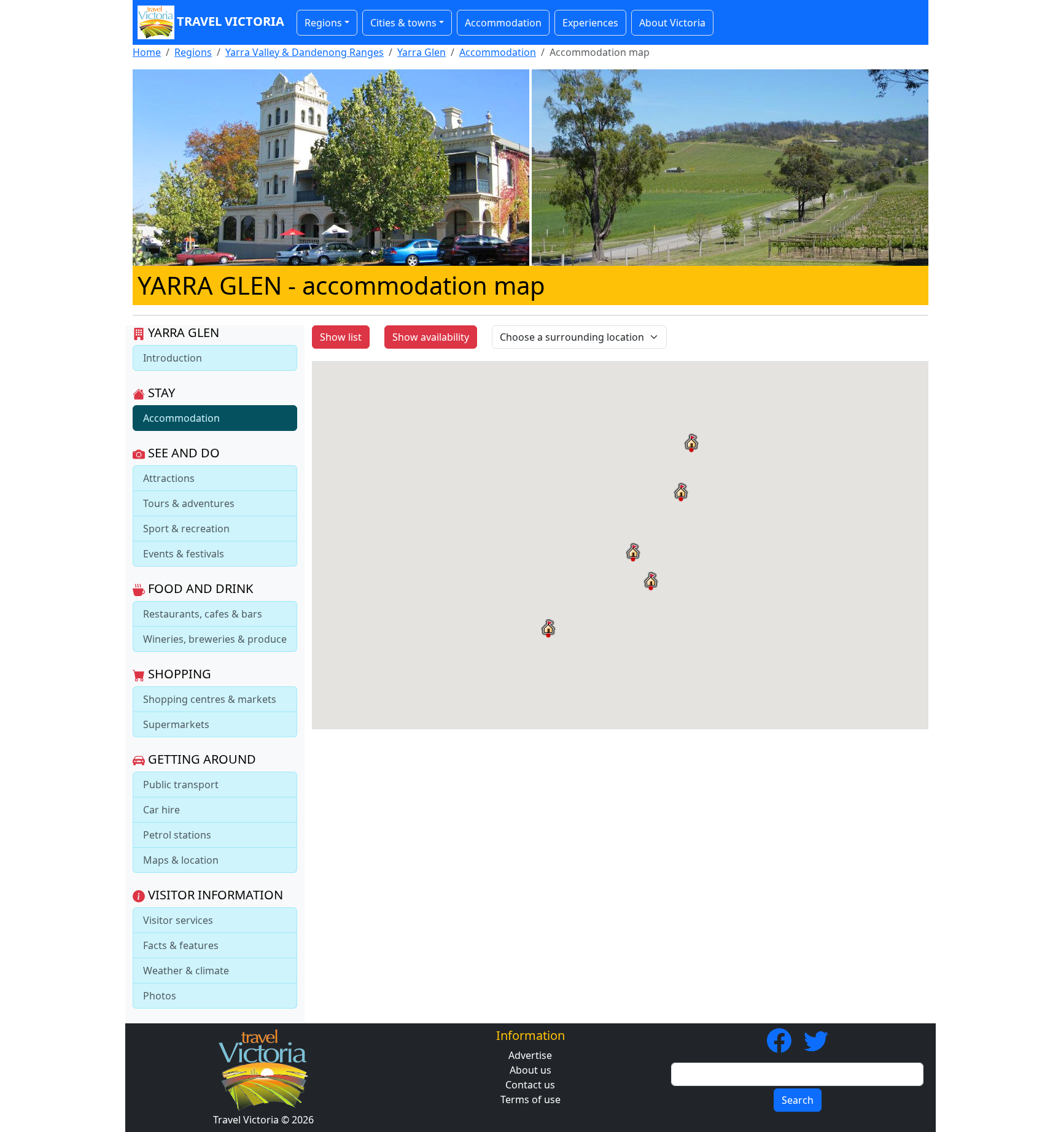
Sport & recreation (186, 528)
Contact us (530, 1084)
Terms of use (530, 1099)
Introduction (172, 358)
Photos (159, 995)
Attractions (169, 478)
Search (798, 1100)
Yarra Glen (421, 52)
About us (530, 1070)
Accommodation (503, 22)
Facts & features (181, 945)
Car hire (161, 809)
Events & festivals (183, 553)
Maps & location (181, 860)
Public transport (181, 784)
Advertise (530, 1055)
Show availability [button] (430, 337)
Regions (193, 52)
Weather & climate (186, 970)
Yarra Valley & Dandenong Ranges (304, 52)
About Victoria (672, 22)
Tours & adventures (189, 503)
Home (147, 52)
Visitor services (178, 920)
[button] (681, 492)
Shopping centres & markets (209, 699)
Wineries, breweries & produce (215, 639)
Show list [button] (341, 337)
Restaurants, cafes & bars (202, 614)
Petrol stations (177, 835)
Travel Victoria (230, 21)
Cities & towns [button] (403, 22)
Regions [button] (323, 22)
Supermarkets (176, 724)
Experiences (590, 22)
